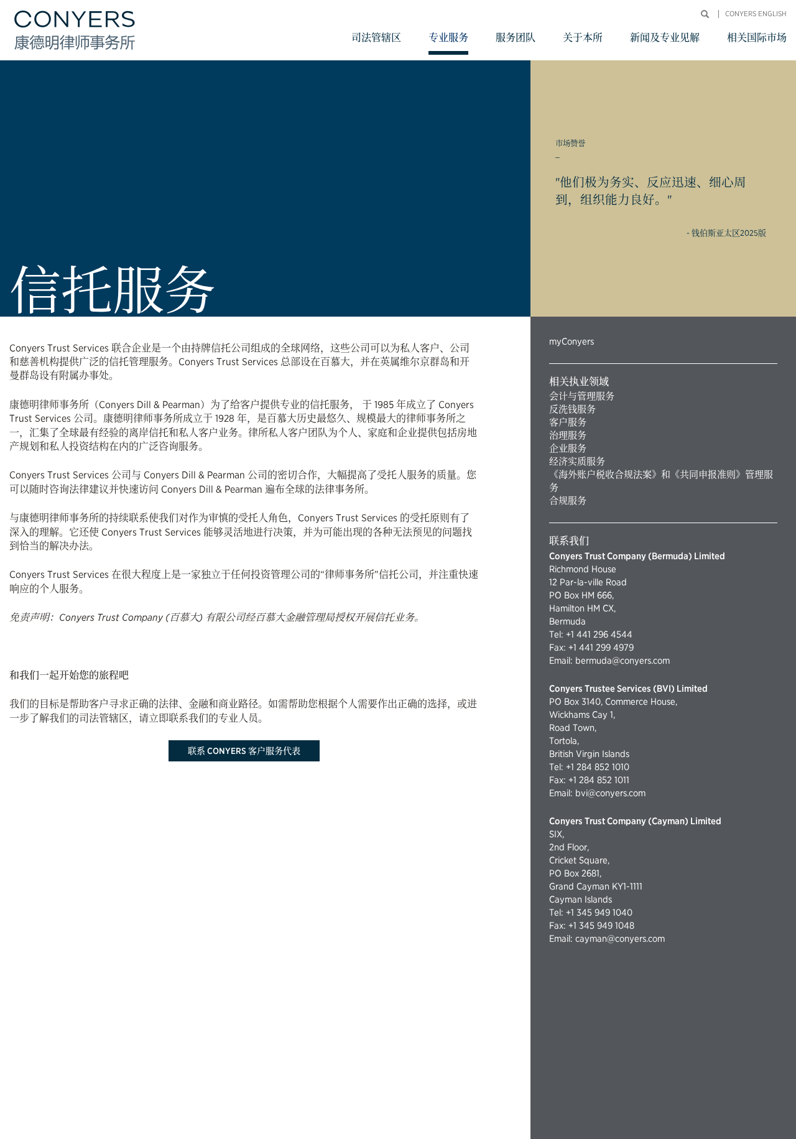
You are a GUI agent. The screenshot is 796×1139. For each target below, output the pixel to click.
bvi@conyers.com (610, 793)
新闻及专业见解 (665, 38)
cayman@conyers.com (620, 938)
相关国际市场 (757, 38)
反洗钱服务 (572, 409)
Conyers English (756, 14)
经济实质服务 (577, 461)
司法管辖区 (376, 38)
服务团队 (515, 38)
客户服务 (567, 422)
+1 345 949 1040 (599, 912)
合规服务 (567, 500)
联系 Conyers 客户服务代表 (244, 751)
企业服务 (567, 448)
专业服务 (448, 38)
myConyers (571, 341)
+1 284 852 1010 (597, 767)
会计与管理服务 (581, 396)
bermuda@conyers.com (622, 660)
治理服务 (567, 435)
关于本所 (583, 38)
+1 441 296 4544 (599, 634)
